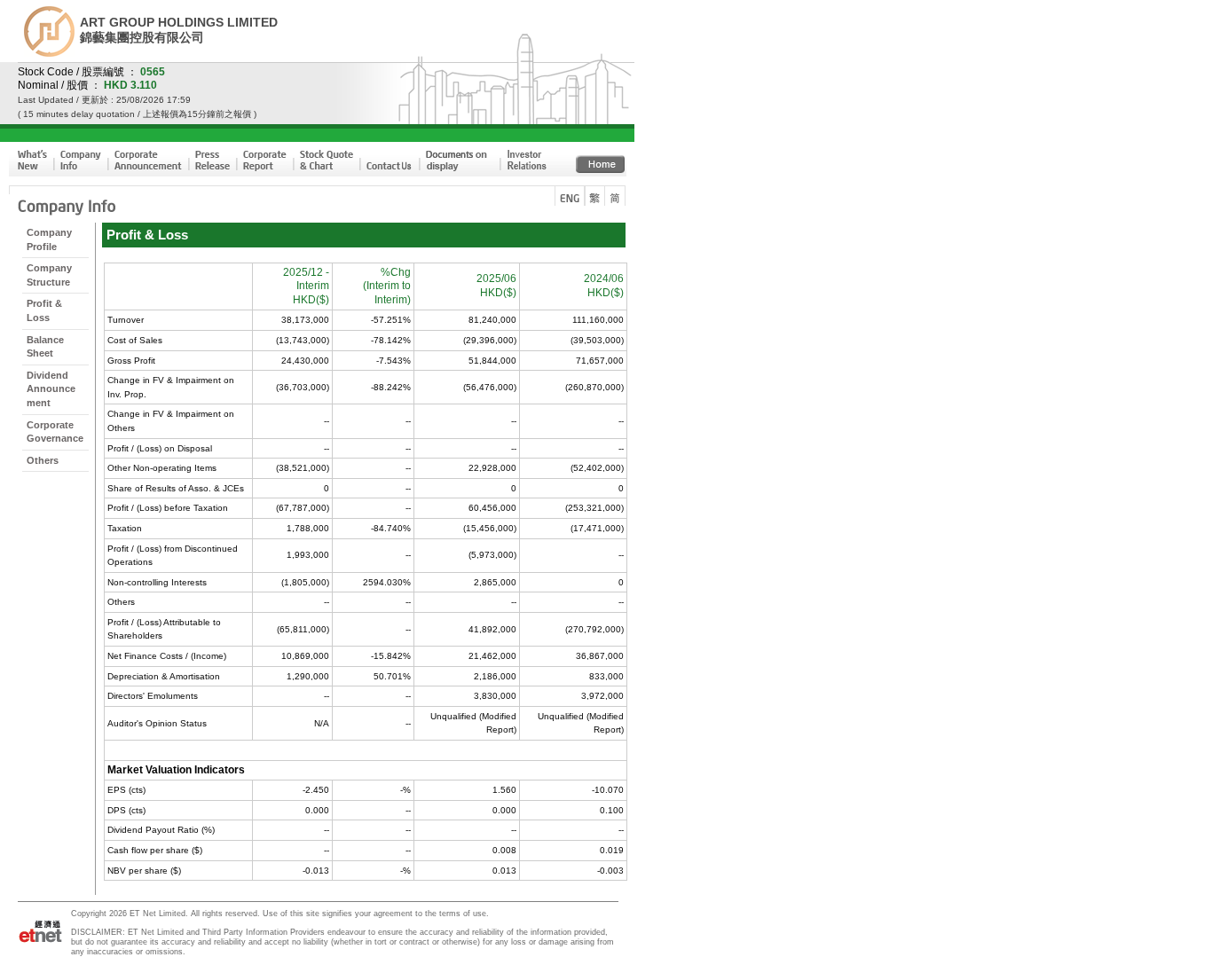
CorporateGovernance (55, 432)
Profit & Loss (44, 310)
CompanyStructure (49, 275)
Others (43, 460)
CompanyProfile (49, 239)
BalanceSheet (45, 346)
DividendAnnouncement (51, 389)
